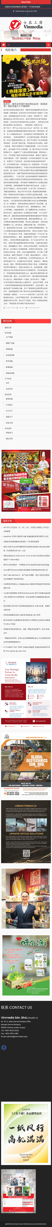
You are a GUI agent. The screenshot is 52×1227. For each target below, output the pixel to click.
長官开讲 (9, 389)
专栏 (7, 383)
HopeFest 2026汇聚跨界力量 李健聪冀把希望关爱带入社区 (26, 536)
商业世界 (8, 394)
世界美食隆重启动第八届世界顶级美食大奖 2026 (22, 615)
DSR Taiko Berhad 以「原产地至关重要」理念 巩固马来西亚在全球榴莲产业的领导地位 (26, 577)
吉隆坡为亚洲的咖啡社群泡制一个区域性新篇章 (22, 6)
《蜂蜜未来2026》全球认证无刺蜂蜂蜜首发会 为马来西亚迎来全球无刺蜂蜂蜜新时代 (27, 640)
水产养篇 (9, 337)
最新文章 (8, 327)
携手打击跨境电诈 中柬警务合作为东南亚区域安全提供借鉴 (26, 565)
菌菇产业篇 (10, 343)
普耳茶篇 (9, 361)
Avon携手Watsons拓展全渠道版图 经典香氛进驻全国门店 (26, 570)
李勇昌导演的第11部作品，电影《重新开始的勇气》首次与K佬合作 (26, 631)
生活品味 (8, 428)
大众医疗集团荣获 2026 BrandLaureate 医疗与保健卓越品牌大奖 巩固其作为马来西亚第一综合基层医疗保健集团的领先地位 (27, 597)
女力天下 (9, 411)
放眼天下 (9, 417)
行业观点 (9, 405)
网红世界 (9, 438)
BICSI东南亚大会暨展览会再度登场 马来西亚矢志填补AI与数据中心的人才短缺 (27, 622)
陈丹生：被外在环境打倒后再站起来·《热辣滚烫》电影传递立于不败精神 (25, 105)
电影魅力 (7, 101)
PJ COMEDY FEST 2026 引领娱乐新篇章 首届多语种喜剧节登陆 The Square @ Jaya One (27, 649)
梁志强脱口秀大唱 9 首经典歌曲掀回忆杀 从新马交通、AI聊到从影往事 (27, 608)
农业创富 (8, 333)
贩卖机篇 (9, 399)
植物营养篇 (10, 373)
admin (21, 308)
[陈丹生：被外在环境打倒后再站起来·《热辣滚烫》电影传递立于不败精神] (26, 76)
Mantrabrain (41, 1224)
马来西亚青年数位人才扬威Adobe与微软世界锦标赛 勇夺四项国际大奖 (27, 586)
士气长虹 (8, 378)
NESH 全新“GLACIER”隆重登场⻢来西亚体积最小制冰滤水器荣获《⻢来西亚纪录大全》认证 (27, 549)
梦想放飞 (9, 432)
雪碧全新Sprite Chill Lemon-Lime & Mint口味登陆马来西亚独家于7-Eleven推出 (27, 558)
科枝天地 (9, 423)
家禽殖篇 (9, 367)
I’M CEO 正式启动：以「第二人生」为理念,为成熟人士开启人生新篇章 (27, 529)
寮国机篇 (9, 349)
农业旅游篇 (10, 355)
